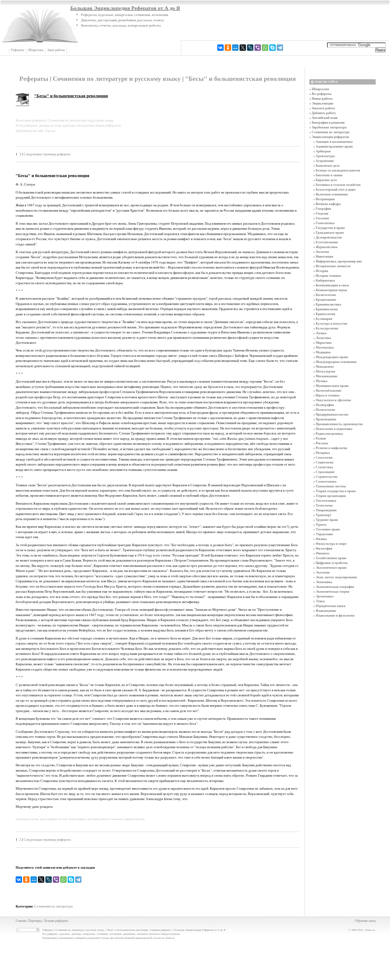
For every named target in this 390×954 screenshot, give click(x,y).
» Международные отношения (335, 361)
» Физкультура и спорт (330, 543)
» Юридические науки (329, 606)
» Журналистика (325, 247)
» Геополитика (324, 223)
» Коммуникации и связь (331, 285)
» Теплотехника (324, 500)
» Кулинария (322, 318)
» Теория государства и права (334, 491)
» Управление (323, 534)
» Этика (319, 601)
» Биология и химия (328, 175)
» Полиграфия (323, 405)
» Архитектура (324, 156)
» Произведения (324, 419)
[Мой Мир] (235, 47)
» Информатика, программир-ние (337, 261)
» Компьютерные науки (330, 290)
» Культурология (325, 328)
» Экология (321, 572)
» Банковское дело (326, 165)
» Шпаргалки (319, 89)
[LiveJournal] (250, 47)
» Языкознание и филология (333, 615)
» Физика (320, 539)
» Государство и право (329, 227)
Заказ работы (56, 50)
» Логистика (322, 338)
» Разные (319, 438)
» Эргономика (323, 596)
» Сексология (323, 457)
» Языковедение (324, 610)
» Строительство (325, 476)
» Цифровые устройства (330, 562)
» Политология (324, 409)
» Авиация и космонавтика (333, 141)
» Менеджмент (323, 366)
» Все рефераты (320, 93)
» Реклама (320, 443)
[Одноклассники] (228, 47)
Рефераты (17, 50)
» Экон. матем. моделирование (335, 577)
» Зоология (321, 251)
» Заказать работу (322, 108)
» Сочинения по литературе (329, 132)
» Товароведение (325, 510)
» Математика (323, 347)
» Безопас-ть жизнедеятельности (336, 170)
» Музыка (320, 381)
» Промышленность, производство (338, 424)
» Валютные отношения (330, 194)
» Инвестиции (323, 256)
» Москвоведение (325, 376)
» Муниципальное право (331, 385)
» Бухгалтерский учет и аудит (334, 189)
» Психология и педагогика (332, 428)
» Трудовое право (325, 519)
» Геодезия (320, 213)
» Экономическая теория (331, 591)
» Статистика (323, 467)
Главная (21, 920)
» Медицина (322, 352)
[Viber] (257, 47)
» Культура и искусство (330, 323)
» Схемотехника (324, 481)
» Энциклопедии (321, 103)
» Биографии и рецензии (327, 122)
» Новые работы (320, 98)
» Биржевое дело (325, 180)
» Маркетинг (322, 342)
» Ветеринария (324, 199)
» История (320, 271)
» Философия (322, 548)
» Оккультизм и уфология (332, 400)
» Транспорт (322, 515)
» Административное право (333, 146)
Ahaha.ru (369, 930)
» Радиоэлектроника (328, 433)
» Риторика (321, 452)
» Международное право (330, 357)
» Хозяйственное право (329, 558)
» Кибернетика (324, 280)
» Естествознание (325, 242)
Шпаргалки (35, 50)
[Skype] (272, 47)
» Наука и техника (326, 395)
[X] (243, 47)
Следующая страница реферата (47, 154)
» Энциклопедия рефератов (329, 137)
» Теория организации (329, 495)
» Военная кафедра (327, 204)
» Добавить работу (322, 113)
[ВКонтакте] (220, 47)
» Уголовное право (326, 529)
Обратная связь (365, 920)
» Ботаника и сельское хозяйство (337, 184)
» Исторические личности (331, 266)
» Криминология (325, 309)
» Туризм (319, 524)
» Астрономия (323, 160)
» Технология (323, 505)
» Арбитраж (322, 151)
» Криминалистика (327, 304)
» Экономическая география (333, 586)
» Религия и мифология (330, 448)
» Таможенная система (329, 486)
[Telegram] (280, 47)
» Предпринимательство (330, 414)
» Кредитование (324, 299)
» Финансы (321, 553)
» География (322, 208)
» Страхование (324, 472)
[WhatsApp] (265, 47)
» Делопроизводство (327, 237)
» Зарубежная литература (327, 127)
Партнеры (35, 920)
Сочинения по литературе (53, 906)
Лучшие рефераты (56, 920)
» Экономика (322, 582)
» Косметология (324, 294)
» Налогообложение (327, 390)
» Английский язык (323, 117)
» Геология (321, 218)
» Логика (319, 333)
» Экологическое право (329, 567)
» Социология (323, 462)
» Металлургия (324, 371)
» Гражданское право (328, 232)
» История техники (327, 275)
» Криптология (324, 314)
